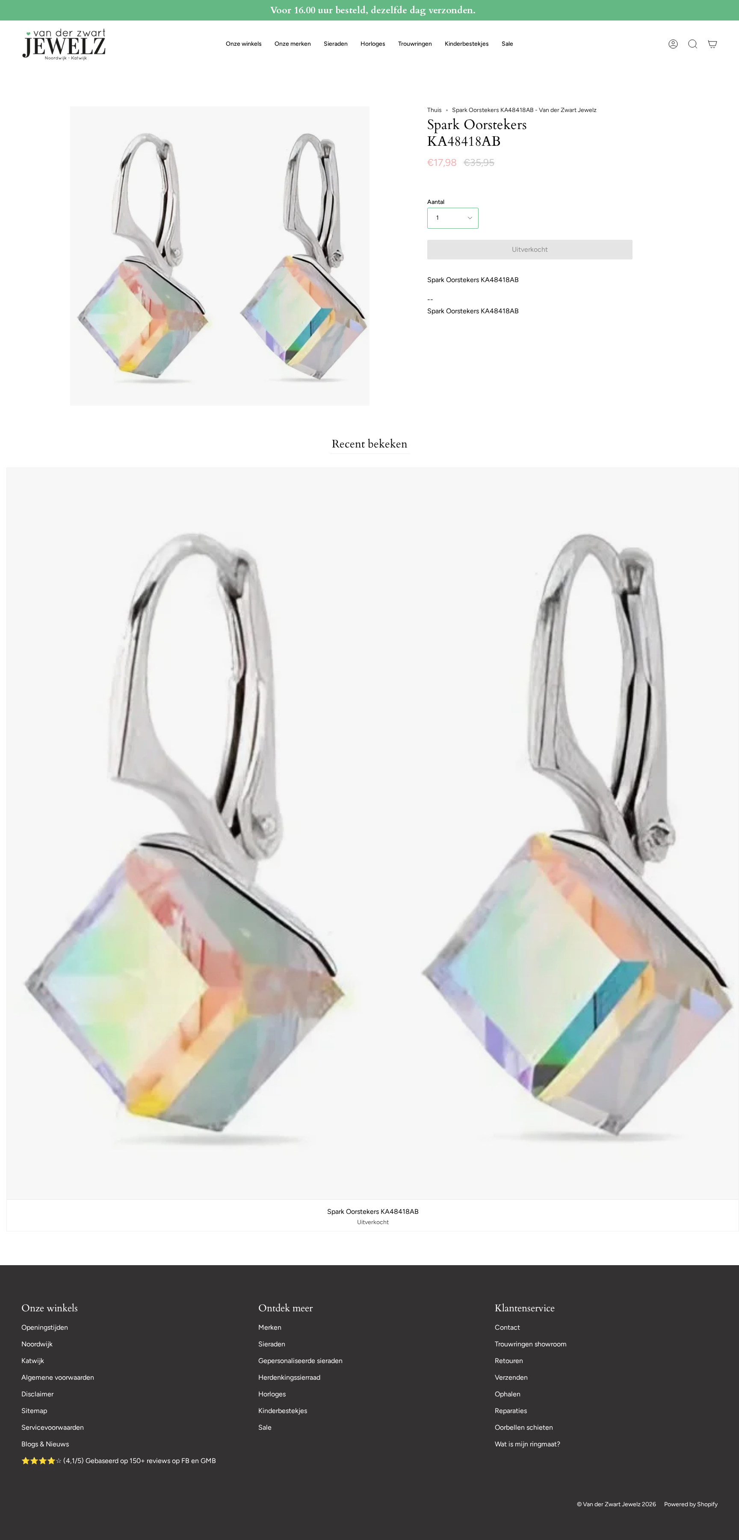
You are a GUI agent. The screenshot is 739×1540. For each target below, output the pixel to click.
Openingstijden (44, 1327)
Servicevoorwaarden (52, 1427)
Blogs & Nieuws (45, 1444)
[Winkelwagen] (712, 44)
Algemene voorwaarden (57, 1377)
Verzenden (511, 1377)
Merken (269, 1327)
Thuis (434, 110)
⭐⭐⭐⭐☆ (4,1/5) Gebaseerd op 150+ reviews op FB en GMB (118, 1461)
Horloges (272, 1394)
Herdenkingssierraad (289, 1377)
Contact (507, 1327)
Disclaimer (37, 1394)
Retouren (509, 1361)
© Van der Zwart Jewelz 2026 (616, 1504)
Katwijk (32, 1361)
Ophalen (507, 1394)
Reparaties (511, 1411)
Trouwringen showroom (531, 1344)
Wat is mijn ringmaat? (527, 1444)
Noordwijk (37, 1344)
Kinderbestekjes (282, 1411)
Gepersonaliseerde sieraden (300, 1361)
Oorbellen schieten (524, 1427)
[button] (243, 44)
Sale (265, 1427)
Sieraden (271, 1344)
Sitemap (34, 1411)
